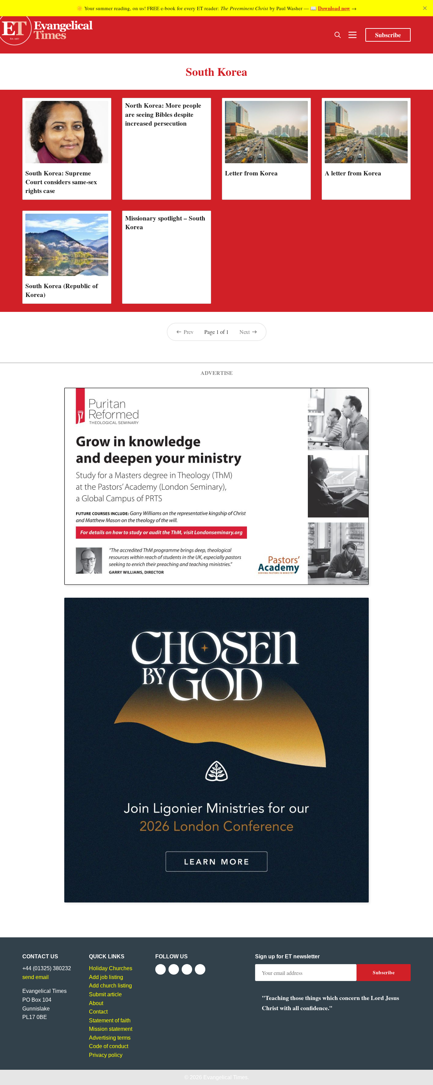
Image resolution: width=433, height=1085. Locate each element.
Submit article (105, 994)
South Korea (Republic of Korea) (61, 290)
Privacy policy (105, 1055)
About (96, 1003)
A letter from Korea (353, 173)
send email (35, 977)
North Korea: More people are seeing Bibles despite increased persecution (163, 114)
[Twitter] (173, 969)
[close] (424, 8)
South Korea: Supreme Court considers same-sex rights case (61, 181)
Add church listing (110, 985)
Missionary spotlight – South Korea (165, 222)
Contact (98, 1012)
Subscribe (388, 34)
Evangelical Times (225, 1077)
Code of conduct (108, 1046)
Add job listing (106, 977)
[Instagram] (187, 969)
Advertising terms (110, 1038)
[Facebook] (160, 969)
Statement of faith (110, 1020)
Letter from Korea (251, 173)
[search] (337, 34)
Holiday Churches (110, 968)
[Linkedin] (200, 969)
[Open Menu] (352, 35)
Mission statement (110, 1029)
